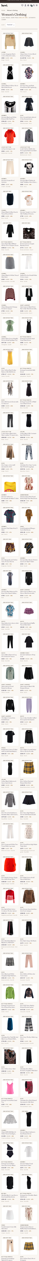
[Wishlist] (22, 5)
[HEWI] (4, 5)
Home (3, 10)
